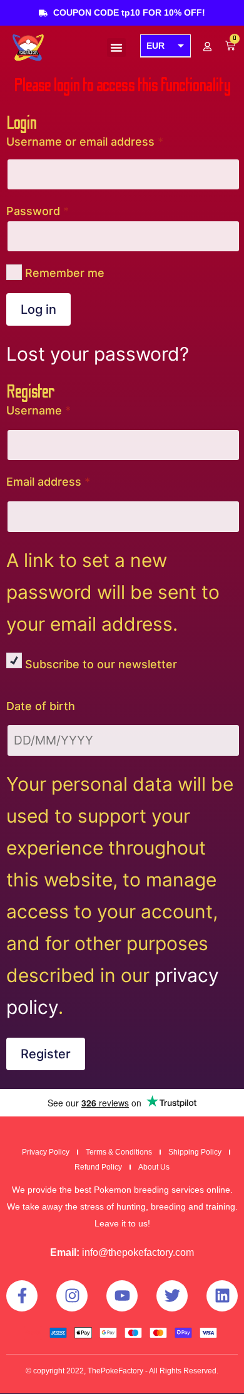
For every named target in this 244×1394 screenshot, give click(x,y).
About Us (154, 1167)
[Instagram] (72, 1295)
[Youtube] (122, 1295)
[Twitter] (172, 1295)
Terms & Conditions (119, 1152)
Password (37, 211)
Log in (38, 309)
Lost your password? (97, 354)
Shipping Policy (194, 1152)
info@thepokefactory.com (138, 1252)
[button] (116, 47)
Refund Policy (98, 1167)
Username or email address (84, 141)
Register (46, 1053)
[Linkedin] (222, 1295)
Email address (48, 481)
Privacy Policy (45, 1152)
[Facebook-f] (22, 1295)
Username (38, 410)
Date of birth (40, 706)
